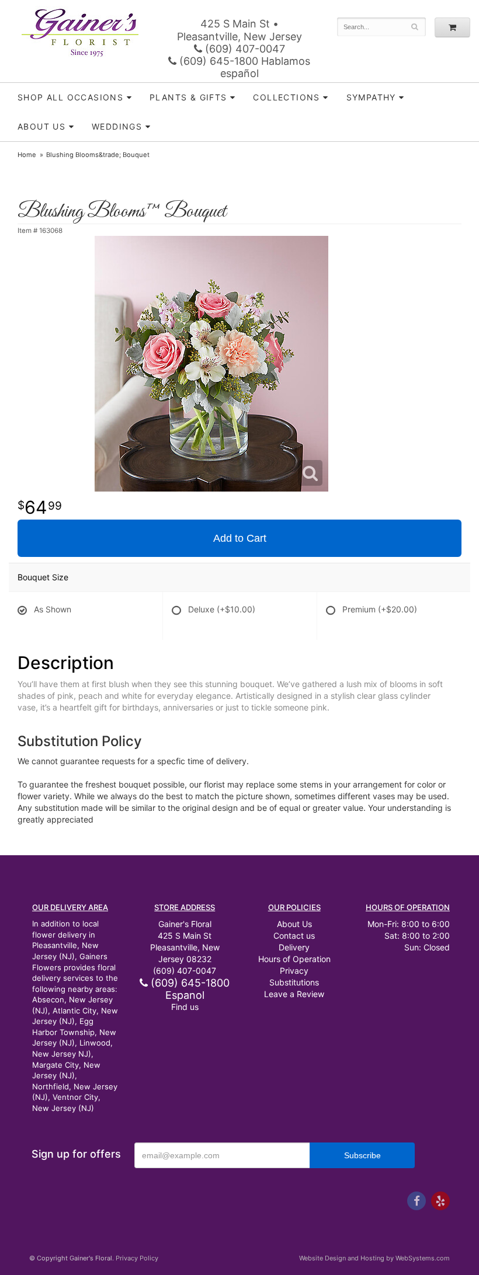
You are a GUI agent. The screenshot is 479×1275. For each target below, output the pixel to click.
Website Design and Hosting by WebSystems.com (374, 1258)
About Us (294, 924)
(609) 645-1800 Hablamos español (243, 67)
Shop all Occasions (70, 97)
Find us (185, 1007)
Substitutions (294, 982)
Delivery (294, 947)
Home (27, 155)
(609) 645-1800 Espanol (189, 989)
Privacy (294, 971)
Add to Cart (239, 538)
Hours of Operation (294, 959)
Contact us (294, 935)
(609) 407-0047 (243, 49)
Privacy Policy (137, 1258)
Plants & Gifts (188, 97)
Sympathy (371, 97)
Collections (286, 97)
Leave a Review (294, 994)
